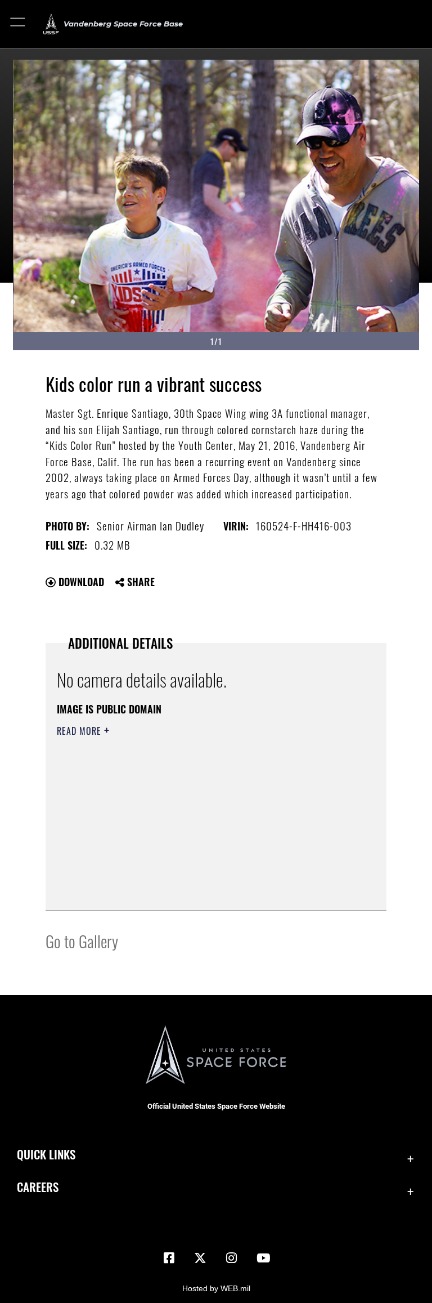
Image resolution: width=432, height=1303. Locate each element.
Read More (80, 731)
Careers (37, 1186)
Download (80, 581)
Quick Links (46, 1154)
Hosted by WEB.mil (216, 1288)
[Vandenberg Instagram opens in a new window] (231, 1258)
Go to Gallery (82, 941)
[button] (18, 24)
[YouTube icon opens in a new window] (263, 1258)
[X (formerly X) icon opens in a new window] (200, 1258)
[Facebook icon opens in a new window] (168, 1258)
